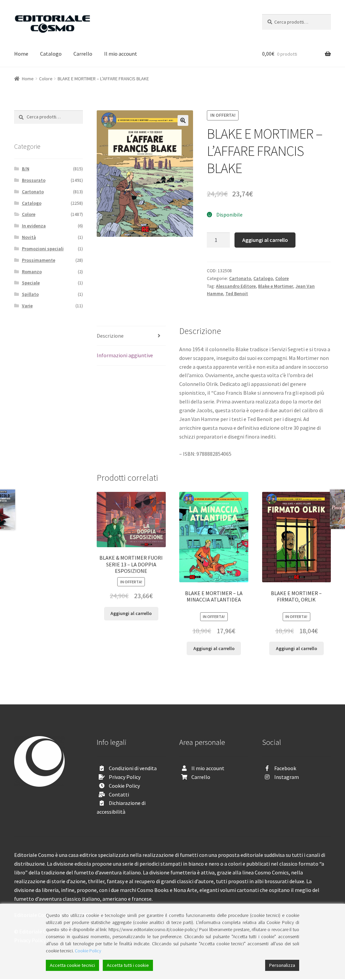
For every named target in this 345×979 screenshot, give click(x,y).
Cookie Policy (124, 785)
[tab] (131, 336)
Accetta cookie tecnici (72, 965)
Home (21, 53)
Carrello (82, 53)
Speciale (31, 283)
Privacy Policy (124, 777)
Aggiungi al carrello (265, 239)
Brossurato (33, 180)
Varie (27, 306)
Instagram (286, 777)
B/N (25, 169)
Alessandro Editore (236, 286)
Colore (46, 79)
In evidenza (34, 226)
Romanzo (32, 272)
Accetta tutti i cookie (128, 965)
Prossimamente (38, 260)
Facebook (285, 768)
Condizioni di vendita (133, 768)
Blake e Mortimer (275, 286)
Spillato (30, 294)
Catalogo (51, 53)
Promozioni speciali (43, 249)
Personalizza (282, 965)
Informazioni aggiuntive (125, 355)
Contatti (119, 794)
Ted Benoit (236, 293)
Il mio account (120, 53)
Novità (29, 237)
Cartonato (240, 278)
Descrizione (110, 335)
